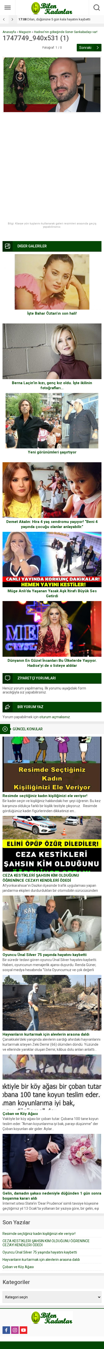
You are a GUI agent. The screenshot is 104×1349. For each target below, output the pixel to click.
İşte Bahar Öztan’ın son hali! (52, 313)
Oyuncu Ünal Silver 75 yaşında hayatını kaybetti (45, 954)
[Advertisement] (52, 167)
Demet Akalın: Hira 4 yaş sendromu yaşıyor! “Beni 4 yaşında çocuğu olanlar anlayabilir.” (52, 524)
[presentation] (4, 19)
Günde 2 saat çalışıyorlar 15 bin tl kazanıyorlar (55, 19)
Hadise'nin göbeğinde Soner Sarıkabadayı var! (65, 32)
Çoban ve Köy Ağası (20, 1113)
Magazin (25, 32)
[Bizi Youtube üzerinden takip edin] (23, 1330)
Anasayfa (9, 32)
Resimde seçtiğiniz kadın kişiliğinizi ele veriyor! (45, 796)
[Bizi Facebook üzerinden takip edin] (6, 1330)
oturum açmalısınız (54, 717)
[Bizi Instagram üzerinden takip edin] (15, 1330)
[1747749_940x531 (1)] (52, 84)
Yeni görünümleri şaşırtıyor (52, 452)
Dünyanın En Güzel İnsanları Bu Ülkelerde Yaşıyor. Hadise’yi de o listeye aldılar (52, 663)
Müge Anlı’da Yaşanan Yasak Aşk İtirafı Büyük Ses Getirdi (52, 593)
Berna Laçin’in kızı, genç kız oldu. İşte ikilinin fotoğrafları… (52, 385)
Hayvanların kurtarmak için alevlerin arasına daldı (46, 1034)
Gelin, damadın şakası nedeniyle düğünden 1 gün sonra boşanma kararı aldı (52, 1196)
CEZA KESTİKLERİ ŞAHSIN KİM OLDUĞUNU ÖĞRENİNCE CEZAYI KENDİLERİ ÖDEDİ (41, 878)
